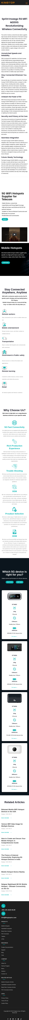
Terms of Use (4, 1000)
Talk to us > (10, 582)
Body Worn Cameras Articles (8, 987)
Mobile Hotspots (5, 926)
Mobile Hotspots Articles (7, 982)
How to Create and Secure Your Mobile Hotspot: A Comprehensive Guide (13, 841)
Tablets (3, 936)
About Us (3, 963)
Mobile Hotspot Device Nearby (13, 872)
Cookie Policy (4, 1003)
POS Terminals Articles (7, 989)
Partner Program (5, 966)
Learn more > (6, 262)
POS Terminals (5, 933)
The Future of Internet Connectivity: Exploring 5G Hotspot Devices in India (11, 857)
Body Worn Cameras (6, 931)
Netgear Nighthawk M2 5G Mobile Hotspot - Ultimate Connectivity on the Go (14, 886)
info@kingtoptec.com (8, 917)
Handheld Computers (6, 928)
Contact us (4, 973)
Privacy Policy (4, 998)
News (2, 968)
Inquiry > (5, 219)
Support (3, 950)
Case (2, 955)
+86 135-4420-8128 (8, 910)
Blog (2, 952)
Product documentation (7, 947)
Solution (3, 971)
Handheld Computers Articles (8, 984)
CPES (2, 939)
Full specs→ (15, 636)
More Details (5, 818)
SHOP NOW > (20, 582)
